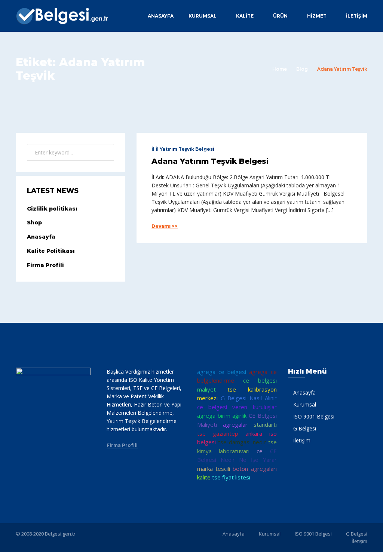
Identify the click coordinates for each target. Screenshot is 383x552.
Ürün (280, 16)
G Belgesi (304, 428)
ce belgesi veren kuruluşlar (237, 407)
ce (260, 451)
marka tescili (213, 468)
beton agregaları (254, 468)
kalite (204, 477)
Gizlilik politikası (52, 208)
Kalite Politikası (51, 251)
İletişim (356, 16)
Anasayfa (161, 16)
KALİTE (245, 16)
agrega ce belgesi (221, 371)
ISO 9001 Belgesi (313, 416)
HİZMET (317, 16)
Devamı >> (164, 226)
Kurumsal (203, 16)
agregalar (235, 424)
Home (279, 69)
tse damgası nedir (242, 442)
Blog (302, 69)
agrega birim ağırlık (221, 415)
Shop (34, 222)
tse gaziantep (217, 433)
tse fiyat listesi (231, 477)
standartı (265, 424)
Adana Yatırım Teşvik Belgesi (210, 161)
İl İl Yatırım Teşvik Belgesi (182, 149)
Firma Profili (45, 265)
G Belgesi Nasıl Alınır (249, 398)
